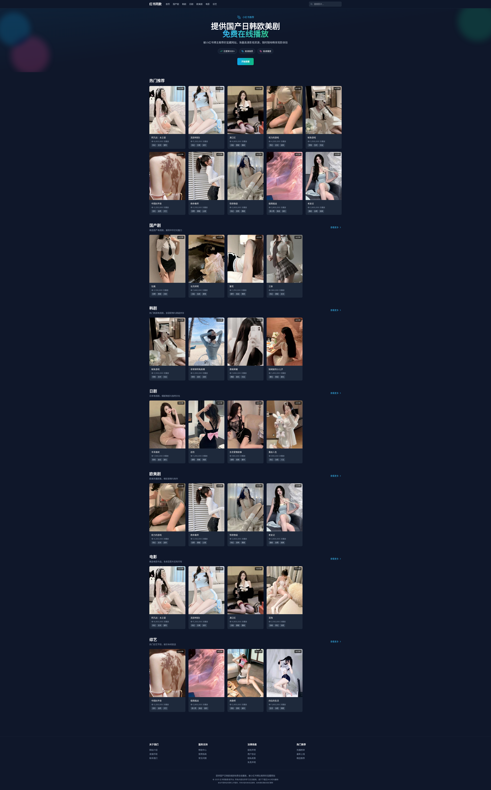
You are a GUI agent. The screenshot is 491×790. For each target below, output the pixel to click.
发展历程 (153, 754)
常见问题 (202, 758)
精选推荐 (301, 758)
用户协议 (252, 754)
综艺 (215, 4)
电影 (208, 4)
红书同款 (155, 4)
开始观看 (245, 61)
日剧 (191, 4)
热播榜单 (301, 750)
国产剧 (176, 4)
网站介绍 (153, 750)
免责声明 (252, 762)
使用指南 (202, 754)
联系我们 (153, 758)
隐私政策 (252, 758)
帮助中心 (202, 750)
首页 (168, 4)
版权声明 (252, 750)
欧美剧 (199, 4)
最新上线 (301, 754)
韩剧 (184, 4)
